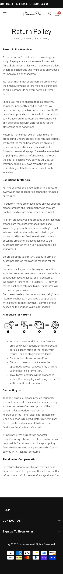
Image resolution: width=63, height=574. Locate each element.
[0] (57, 14)
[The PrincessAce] (31, 13)
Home (17, 38)
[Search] (50, 14)
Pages (27, 38)
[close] (60, 3)
